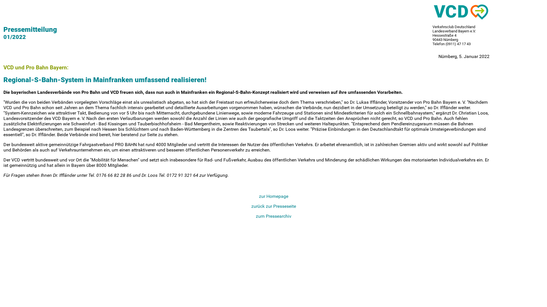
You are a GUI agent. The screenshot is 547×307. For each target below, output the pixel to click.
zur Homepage (273, 196)
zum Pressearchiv (273, 216)
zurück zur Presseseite (273, 206)
